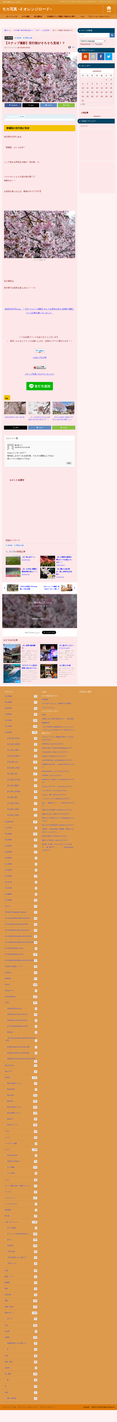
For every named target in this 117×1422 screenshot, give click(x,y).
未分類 (20, 1331)
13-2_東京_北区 (21, 774)
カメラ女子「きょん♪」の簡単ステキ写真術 (56, 703)
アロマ (20, 1131)
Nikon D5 (21, 1101)
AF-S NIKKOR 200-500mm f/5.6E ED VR (20, 936)
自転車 (20, 1368)
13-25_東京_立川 (21, 762)
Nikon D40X (21, 1089)
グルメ (20, 1180)
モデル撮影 (26, 16)
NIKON (20, 1077)
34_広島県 (20, 876)
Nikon (44, 714)
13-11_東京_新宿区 (21, 744)
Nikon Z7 (21, 1119)
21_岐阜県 (20, 846)
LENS (20, 1002)
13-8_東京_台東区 (21, 809)
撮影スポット (20, 1313)
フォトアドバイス (48, 707)
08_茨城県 (20, 702)
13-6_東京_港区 (21, 797)
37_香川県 (20, 888)
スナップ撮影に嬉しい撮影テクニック (20, 1186)
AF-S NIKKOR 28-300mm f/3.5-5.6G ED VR (20, 942)
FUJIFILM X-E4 (21, 1155)
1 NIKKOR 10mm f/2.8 (21, 1008)
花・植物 (20, 1374)
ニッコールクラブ (20, 1204)
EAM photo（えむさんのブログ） (53, 744)
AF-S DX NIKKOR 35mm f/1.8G (21, 1026)
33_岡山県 (20, 870)
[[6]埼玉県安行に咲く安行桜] (15, 408)
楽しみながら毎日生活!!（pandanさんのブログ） (58, 825)
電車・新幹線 (21, 1398)
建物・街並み (20, 1307)
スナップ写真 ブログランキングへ (40, 374)
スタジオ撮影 (21, 1228)
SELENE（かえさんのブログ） (52, 775)
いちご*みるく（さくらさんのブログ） (55, 790)
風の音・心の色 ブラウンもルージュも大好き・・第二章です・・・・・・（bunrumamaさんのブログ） (58, 847)
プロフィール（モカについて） (87, 1)
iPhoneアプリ (20, 990)
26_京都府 (20, 864)
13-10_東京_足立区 (21, 738)
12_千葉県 (20, 726)
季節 (20, 1300)
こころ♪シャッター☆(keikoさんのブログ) (56, 798)
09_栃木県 (20, 708)
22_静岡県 (20, 852)
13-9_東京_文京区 (21, 815)
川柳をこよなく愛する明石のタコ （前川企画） (58, 718)
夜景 (20, 1288)
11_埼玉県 (8, 38)
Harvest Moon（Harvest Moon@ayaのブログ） (57, 748)
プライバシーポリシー (106, 1)
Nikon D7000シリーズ (21, 1107)
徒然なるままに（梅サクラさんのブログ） (56, 814)
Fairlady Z (20, 972)
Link (73, 1)
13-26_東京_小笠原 (21, 768)
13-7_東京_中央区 (21, 803)
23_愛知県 (20, 858)
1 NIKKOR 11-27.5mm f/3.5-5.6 (21, 1014)
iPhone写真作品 (20, 996)
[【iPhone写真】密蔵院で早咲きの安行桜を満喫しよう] (63, 408)
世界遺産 (20, 1210)
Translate (98, 44)
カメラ (20, 1149)
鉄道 (20, 1392)
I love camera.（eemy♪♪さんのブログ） (55, 752)
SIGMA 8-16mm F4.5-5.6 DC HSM (21, 1047)
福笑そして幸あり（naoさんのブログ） (55, 840)
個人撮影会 (38, 16)
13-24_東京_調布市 (21, 756)
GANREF (45, 699)
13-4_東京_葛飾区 (21, 785)
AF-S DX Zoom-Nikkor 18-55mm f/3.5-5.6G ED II (21, 1039)
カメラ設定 (21, 1173)
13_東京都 (20, 732)
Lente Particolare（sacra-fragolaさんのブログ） (58, 760)
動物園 (20, 1282)
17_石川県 (20, 828)
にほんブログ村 (40, 357)
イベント (20, 1137)
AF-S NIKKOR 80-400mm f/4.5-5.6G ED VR (20, 960)
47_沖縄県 (20, 900)
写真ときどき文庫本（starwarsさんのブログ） (57, 810)
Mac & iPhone (20, 1065)
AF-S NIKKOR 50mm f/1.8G (20, 948)
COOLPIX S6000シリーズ (20, 966)
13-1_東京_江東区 (21, 750)
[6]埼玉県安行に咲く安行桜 (14, 417)
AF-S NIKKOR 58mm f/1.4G (20, 954)
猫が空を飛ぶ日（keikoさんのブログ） (55, 836)
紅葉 (20, 1356)
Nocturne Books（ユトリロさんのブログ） (56, 771)
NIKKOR (21, 1032)
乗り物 (20, 1216)
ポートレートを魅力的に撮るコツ (21, 1234)
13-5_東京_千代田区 (21, 791)
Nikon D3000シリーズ (21, 1083)
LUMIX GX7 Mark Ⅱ (21, 1161)
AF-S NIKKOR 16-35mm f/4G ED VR (20, 930)
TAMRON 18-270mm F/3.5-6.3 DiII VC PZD (21, 1059)
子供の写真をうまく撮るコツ (22, 1257)
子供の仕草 (22, 1251)
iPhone (20, 984)
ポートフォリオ (11, 16)
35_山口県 (20, 882)
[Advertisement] (97, 145)
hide (22, 116)
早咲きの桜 (28, 38)
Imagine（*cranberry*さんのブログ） (54, 756)
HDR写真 (20, 978)
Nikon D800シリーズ (21, 1113)
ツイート (84, 126)
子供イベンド (22, 1263)
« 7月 (82, 104)
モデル (21, 1239)
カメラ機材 (21, 1167)
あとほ (17, 445)
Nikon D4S (21, 1095)
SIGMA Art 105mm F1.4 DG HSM (21, 1053)
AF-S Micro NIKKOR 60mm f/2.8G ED (20, 918)
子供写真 (21, 1245)
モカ (73, 47)
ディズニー (20, 1192)
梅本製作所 (45, 722)
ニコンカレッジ (20, 1198)
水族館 (20, 1337)
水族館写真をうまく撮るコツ (21, 1343)
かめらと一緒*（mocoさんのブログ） (54, 794)
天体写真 (20, 1295)
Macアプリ (20, 1071)
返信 (69, 463)
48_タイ (20, 906)
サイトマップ (65, 1)
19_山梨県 (20, 834)
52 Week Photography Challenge (20, 912)
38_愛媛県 (20, 894)
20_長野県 (20, 840)
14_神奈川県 (20, 822)
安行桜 (19, 38)
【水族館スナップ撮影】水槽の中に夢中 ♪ (61, 16)
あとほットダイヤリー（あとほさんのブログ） (57, 786)
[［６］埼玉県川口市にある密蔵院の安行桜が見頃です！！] (39, 408)
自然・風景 (20, 1362)
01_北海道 (20, 696)
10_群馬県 (20, 714)
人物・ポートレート (20, 1222)
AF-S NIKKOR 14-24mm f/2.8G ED (20, 924)
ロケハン (21, 1318)
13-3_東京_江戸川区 (21, 779)
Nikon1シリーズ (21, 1125)
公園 (20, 1270)
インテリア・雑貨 (20, 1143)
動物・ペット (20, 1276)
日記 (20, 1325)
